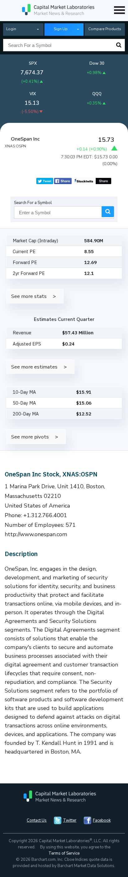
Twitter (69, 820)
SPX (33, 63)
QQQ (97, 94)
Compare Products (104, 28)
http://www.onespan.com (36, 534)
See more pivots (30, 436)
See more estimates (34, 366)
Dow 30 (96, 63)
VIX (33, 94)
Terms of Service (64, 853)
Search (118, 45)
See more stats (29, 296)
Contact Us (37, 820)
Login (11, 28)
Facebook (102, 820)
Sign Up (61, 28)
